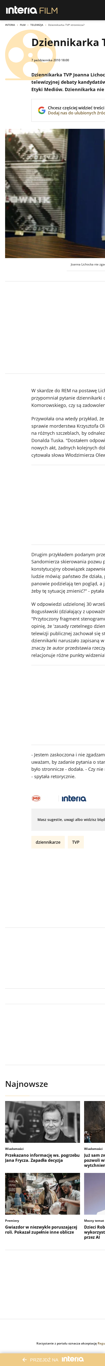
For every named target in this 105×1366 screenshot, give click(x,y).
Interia (10, 25)
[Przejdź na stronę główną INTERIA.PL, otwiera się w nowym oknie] (21, 10)
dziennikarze (48, 842)
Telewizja (36, 25)
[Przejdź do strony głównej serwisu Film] (49, 10)
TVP (76, 842)
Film (22, 25)
